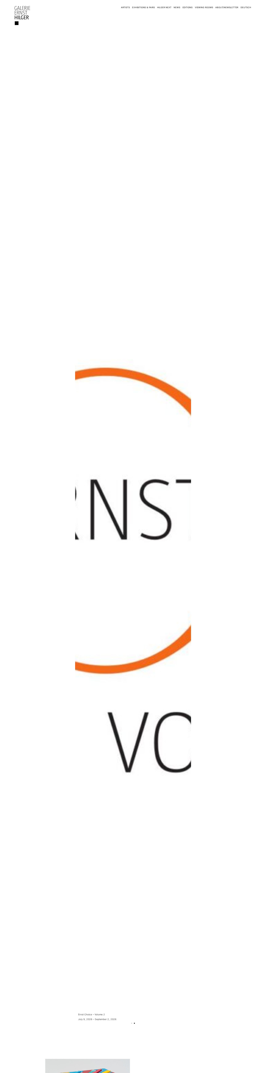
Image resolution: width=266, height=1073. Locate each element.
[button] (131, 1023)
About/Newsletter (226, 7)
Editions (188, 7)
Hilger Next (164, 7)
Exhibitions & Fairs (143, 7)
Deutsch (246, 7)
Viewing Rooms (204, 7)
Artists (125, 7)
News (177, 7)
